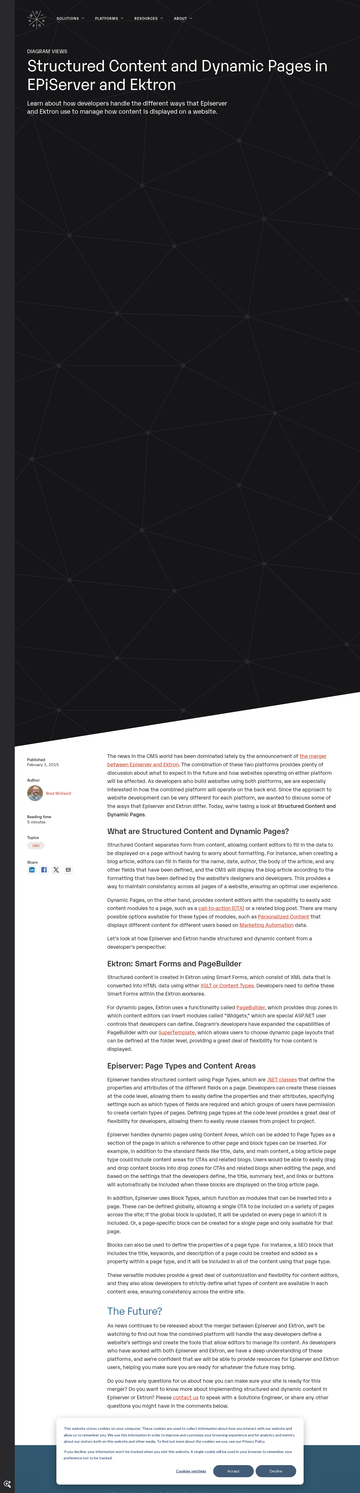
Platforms (106, 18)
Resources (146, 18)
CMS (35, 845)
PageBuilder (250, 1006)
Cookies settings (191, 1471)
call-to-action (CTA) (221, 907)
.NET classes (282, 1079)
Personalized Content (283, 916)
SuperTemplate (176, 1031)
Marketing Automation (267, 924)
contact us (185, 1397)
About (180, 18)
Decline (276, 1471)
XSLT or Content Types (227, 985)
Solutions (68, 18)
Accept (233, 1471)
